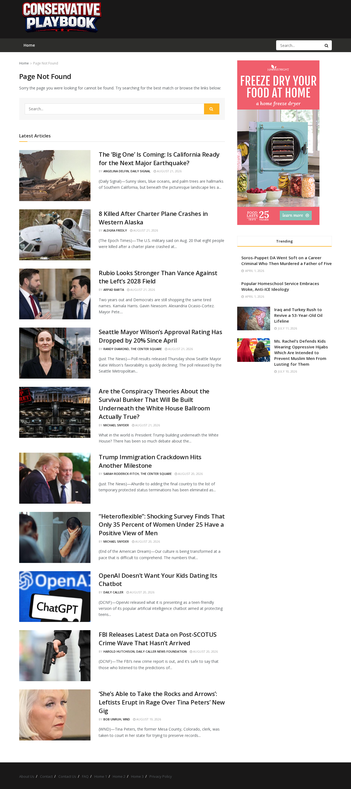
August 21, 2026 (169, 171)
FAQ (85, 776)
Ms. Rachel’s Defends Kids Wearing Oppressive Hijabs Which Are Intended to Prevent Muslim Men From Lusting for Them (301, 352)
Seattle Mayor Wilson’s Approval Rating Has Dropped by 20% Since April (160, 336)
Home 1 (100, 776)
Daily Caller (113, 592)
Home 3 (137, 776)
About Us (26, 776)
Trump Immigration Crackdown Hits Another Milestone (150, 461)
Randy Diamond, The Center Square (132, 349)
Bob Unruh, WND (116, 719)
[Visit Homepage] (61, 19)
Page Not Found (45, 63)
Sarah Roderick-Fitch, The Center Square (137, 474)
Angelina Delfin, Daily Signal (127, 171)
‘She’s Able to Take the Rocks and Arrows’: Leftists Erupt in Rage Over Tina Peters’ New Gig (162, 702)
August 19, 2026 (148, 719)
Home (24, 63)
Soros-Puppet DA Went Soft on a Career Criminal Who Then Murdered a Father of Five (286, 260)
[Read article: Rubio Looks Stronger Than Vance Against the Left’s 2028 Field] (54, 294)
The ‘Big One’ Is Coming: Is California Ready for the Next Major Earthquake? (159, 158)
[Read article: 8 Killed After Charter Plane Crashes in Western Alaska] (54, 234)
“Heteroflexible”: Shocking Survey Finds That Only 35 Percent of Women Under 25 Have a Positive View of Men (162, 524)
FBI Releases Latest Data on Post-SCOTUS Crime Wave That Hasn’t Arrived (158, 638)
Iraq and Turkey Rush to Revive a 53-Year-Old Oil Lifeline (298, 315)
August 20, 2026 (190, 474)
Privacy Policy (160, 776)
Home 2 (119, 776)
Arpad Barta (113, 290)
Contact (46, 776)
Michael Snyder (116, 425)
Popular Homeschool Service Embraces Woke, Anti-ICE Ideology (280, 286)
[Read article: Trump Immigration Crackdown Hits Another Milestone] (54, 478)
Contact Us (67, 776)
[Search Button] (327, 45)
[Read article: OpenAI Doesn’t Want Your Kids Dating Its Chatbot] (54, 596)
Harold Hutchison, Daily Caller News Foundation (145, 651)
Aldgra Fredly (115, 230)
